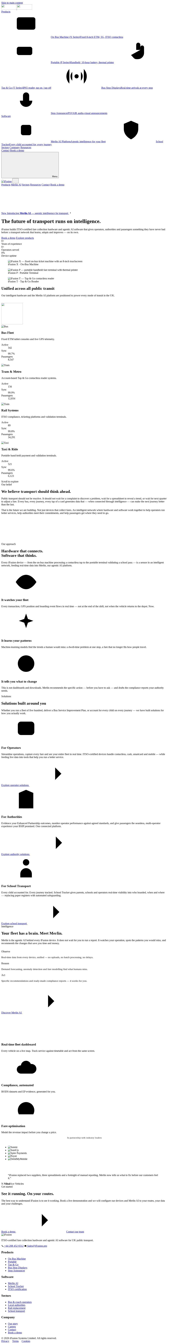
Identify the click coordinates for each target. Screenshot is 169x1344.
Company (15, 147)
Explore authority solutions (15, 854)
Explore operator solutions (15, 785)
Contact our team (75, 1231)
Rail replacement (16, 1308)
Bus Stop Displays (17, 1267)
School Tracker (16, 1286)
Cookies (26, 1341)
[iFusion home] (16, 8)
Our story (13, 1323)
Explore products (25, 238)
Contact (5, 150)
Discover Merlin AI (11, 1012)
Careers (12, 1326)
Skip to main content (12, 2)
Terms (15, 1341)
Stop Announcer (16, 1270)
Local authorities (16, 1305)
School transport (16, 1311)
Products (5, 11)
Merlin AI (16, 184)
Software (6, 116)
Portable (12, 1261)
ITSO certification (17, 1289)
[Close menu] (15, 180)
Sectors (5, 147)
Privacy (5, 1341)
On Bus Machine (17, 1258)
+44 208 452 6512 (14, 1245)
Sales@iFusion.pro (37, 1245)
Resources (25, 147)
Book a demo (17, 150)
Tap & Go (13, 1264)
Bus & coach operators (20, 1302)
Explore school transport (14, 923)
